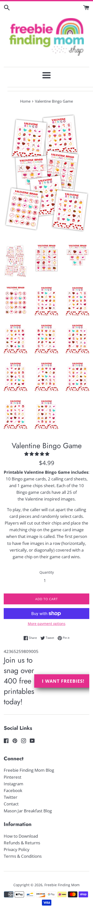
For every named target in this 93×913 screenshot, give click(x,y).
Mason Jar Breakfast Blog (28, 811)
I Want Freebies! (63, 681)
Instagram (13, 784)
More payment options (46, 623)
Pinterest (12, 777)
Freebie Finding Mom (62, 885)
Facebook (13, 790)
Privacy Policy (17, 849)
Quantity (46, 572)
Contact (11, 804)
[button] (37, 454)
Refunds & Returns (22, 843)
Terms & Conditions (23, 856)
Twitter (10, 797)
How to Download (21, 836)
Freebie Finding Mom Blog (29, 770)
